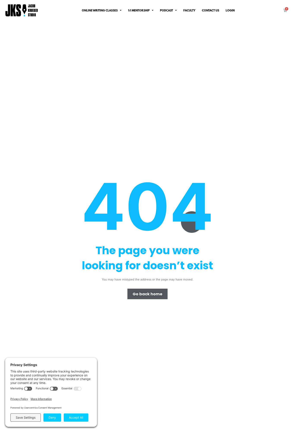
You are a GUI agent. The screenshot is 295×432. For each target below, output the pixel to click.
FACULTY (189, 10)
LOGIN (230, 10)
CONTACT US (210, 10)
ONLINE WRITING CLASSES (100, 10)
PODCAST (166, 10)
